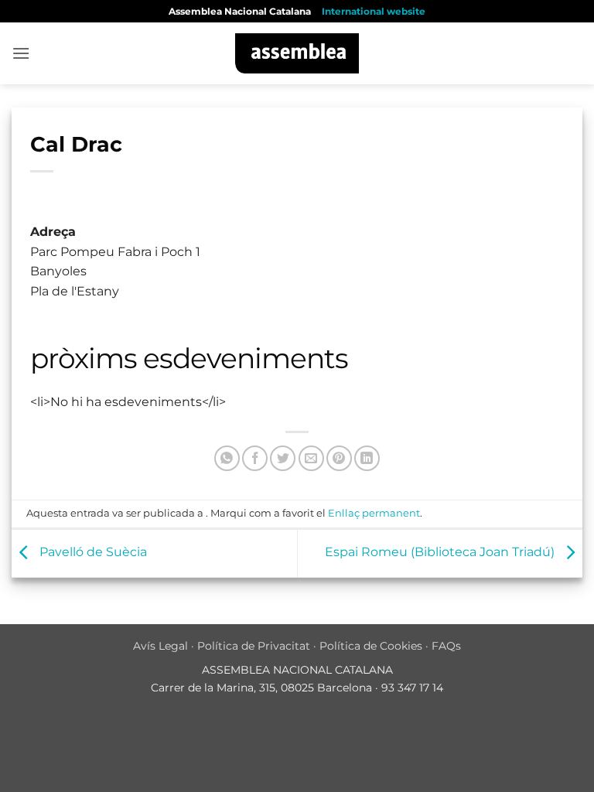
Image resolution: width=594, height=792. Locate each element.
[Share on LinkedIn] (367, 458)
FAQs (446, 646)
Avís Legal (160, 646)
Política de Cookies (370, 646)
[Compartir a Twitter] (282, 458)
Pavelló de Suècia (91, 552)
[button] (21, 53)
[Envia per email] (311, 458)
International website (373, 11)
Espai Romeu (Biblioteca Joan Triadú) (441, 552)
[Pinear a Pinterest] (339, 458)
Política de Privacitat (253, 646)
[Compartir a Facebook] (255, 458)
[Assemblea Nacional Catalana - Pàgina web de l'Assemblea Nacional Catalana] (297, 53)
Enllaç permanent (374, 513)
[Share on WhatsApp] (227, 458)
